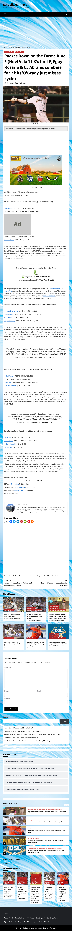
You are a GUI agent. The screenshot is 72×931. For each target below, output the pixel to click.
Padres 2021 (11, 576)
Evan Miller (15, 484)
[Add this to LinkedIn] (18, 521)
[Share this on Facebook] (10, 521)
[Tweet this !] (14, 521)
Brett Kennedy (55, 289)
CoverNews (42, 928)
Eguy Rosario (8, 314)
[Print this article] (25, 521)
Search (5, 718)
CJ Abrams (8, 317)
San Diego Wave (52, 918)
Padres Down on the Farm (22, 576)
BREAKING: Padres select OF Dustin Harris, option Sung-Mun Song (36, 644)
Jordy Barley (8, 441)
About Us (7, 918)
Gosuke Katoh (9, 240)
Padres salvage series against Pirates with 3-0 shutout (34, 616)
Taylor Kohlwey (9, 321)
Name (6, 691)
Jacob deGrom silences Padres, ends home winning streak (18, 583)
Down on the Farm (9, 51)
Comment (8, 667)
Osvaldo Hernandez (11, 311)
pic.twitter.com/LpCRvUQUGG (54, 354)
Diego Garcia (60, 620)
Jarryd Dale (8, 447)
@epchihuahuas (50, 268)
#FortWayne (17, 419)
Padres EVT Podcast (46, 922)
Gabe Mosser (9, 376)
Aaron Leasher (19, 487)
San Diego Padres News (33, 838)
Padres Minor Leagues (36, 576)
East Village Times (15, 4)
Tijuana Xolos (8, 922)
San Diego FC (40, 918)
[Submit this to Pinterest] (21, 521)
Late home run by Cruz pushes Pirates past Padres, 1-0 (13, 644)
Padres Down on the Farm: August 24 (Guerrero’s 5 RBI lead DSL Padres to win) (58, 644)
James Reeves (9, 208)
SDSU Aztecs (30, 918)
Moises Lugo (18, 490)
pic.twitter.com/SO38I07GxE (38, 276)
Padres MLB (45, 576)
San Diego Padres (19, 51)
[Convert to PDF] (28, 521)
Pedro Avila (8, 291)
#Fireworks (26, 419)
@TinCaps (38, 414)
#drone (34, 419)
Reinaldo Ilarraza (10, 386)
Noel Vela (7, 437)
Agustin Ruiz (8, 382)
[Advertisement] (36, 29)
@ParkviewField (14, 416)
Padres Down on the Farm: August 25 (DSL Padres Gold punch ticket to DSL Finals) (58, 616)
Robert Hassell (9, 444)
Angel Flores (15, 648)
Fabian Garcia (17, 618)
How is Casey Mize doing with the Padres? (12, 615)
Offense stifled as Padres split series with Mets (53, 583)
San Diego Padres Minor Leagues (57, 610)
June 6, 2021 (49, 280)
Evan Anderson (20, 83)
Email (39, 691)
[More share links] (32, 521)
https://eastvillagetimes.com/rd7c (43, 129)
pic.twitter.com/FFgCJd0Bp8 (48, 419)
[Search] (67, 14)
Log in (6, 913)
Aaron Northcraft (49, 296)
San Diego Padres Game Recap (34, 610)
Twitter (5, 864)
